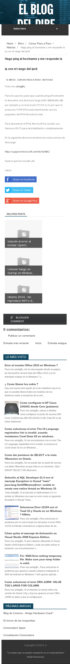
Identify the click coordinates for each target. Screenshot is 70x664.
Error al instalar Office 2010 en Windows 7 (31, 365)
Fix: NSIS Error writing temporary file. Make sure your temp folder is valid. (41, 559)
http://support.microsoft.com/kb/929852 (27, 151)
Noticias (47, 80)
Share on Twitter (22, 190)
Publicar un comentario (21, 335)
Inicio (38, 343)
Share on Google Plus (25, 200)
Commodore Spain (14, 627)
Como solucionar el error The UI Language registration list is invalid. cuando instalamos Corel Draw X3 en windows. (32, 432)
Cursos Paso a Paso (29, 80)
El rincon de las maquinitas (19, 620)
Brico (12, 80)
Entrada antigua (57, 343)
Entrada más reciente (16, 343)
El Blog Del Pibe (36, 17)
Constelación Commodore (18, 635)
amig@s (20, 86)
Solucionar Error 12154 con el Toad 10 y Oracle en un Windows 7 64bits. (41, 511)
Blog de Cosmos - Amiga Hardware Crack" (28, 613)
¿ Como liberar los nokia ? (21, 384)
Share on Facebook (24, 179)
